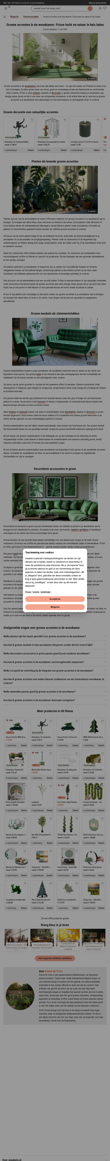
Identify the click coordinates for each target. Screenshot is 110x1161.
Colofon (36, 592)
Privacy (28, 592)
